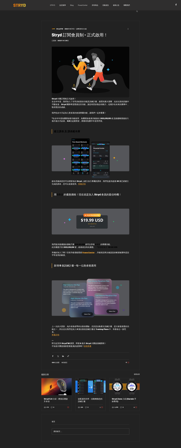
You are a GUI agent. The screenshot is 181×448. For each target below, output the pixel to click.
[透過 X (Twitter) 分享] (58, 356)
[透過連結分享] (68, 356)
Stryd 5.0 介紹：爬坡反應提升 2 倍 (56, 400)
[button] (137, 11)
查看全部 (137, 374)
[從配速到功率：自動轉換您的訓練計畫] (90, 386)
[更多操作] (128, 29)
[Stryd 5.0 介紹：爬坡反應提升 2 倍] (56, 386)
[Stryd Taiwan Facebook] (176, 4)
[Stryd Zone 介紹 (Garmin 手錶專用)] (124, 386)
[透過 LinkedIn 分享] (63, 356)
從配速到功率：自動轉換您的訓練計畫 (90, 400)
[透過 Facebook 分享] (53, 356)
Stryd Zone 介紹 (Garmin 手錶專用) (124, 400)
